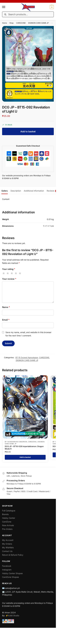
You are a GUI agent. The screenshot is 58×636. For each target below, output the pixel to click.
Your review (9, 279)
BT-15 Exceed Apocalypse (26, 357)
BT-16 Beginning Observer (16, 442)
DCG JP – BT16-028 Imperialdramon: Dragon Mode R (24, 447)
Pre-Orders (7, 529)
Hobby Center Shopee (12, 573)
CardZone (6, 521)
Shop (11, 23)
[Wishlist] (44, 379)
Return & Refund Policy (12, 555)
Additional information (34, 191)
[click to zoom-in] (29, 64)
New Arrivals (8, 525)
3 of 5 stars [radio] (12, 273)
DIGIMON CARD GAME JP (38, 23)
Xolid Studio (13, 615)
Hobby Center (8, 518)
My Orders (7, 544)
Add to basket (28, 131)
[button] (51, 7)
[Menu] (6, 7)
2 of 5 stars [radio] (8, 273)
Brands (5, 514)
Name (6, 307)
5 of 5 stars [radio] (20, 273)
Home (4, 23)
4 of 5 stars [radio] (16, 273)
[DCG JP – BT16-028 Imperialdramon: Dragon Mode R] (25, 407)
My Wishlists (8, 547)
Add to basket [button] (25, 457)
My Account (7, 540)
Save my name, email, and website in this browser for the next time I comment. (28, 334)
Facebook (6, 566)
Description (16, 191)
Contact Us (7, 551)
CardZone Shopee (10, 577)
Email (5, 319)
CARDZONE (21, 23)
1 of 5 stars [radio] (3, 273)
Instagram (6, 569)
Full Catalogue (8, 510)
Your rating (8, 269)
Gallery (4, 191)
